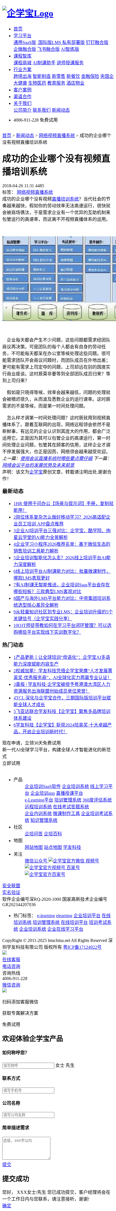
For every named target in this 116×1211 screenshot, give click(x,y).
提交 (6, 1164)
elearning (64, 915)
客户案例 (23, 89)
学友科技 (72, 847)
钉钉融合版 (97, 42)
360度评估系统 (97, 800)
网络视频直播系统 (57, 135)
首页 (18, 29)
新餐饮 (73, 76)
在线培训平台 (74, 922)
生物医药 (37, 83)
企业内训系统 (38, 813)
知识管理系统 (43, 820)
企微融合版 (25, 49)
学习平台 (23, 35)
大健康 (20, 83)
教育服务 (56, 83)
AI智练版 (70, 49)
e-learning (46, 915)
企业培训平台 (87, 915)
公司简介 (23, 110)
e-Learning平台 (39, 800)
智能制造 (42, 76)
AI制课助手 (44, 62)
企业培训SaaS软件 (43, 786)
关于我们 (23, 103)
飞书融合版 (48, 49)
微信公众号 (36, 860)
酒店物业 (75, 83)
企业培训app (42, 793)
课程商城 (23, 62)
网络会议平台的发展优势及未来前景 (38, 465)
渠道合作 (23, 96)
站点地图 (53, 847)
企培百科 (53, 833)
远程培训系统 (38, 806)
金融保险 (90, 76)
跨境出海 (23, 76)
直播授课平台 (69, 793)
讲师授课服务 (70, 62)
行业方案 (23, 69)
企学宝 (36, 472)
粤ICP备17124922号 (82, 947)
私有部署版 (73, 42)
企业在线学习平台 (65, 929)
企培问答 (34, 833)
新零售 (58, 76)
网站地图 (34, 847)
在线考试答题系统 (71, 806)
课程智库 (23, 56)
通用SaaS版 (25, 42)
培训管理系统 (67, 800)
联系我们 (42, 110)
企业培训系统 (75, 786)
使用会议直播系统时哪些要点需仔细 (56, 458)
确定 (6, 1205)
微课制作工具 (66, 813)
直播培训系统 (65, 199)
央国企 (107, 76)
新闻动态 (61, 110)
